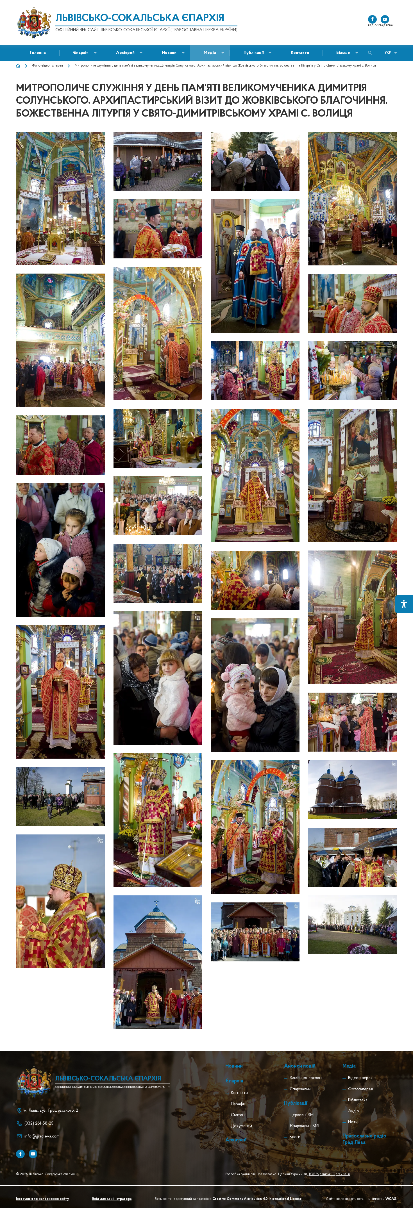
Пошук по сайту (371, 53)
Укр (388, 52)
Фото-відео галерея (47, 65)
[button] (169, 53)
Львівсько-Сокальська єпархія (139, 18)
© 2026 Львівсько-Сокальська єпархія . (46, 1174)
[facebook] (372, 19)
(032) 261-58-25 (38, 1123)
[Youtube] (33, 1154)
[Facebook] (20, 1154)
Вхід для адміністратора (111, 1199)
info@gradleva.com (42, 1136)
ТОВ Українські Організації (329, 1174)
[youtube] (385, 19)
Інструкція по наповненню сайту (42, 1199)
